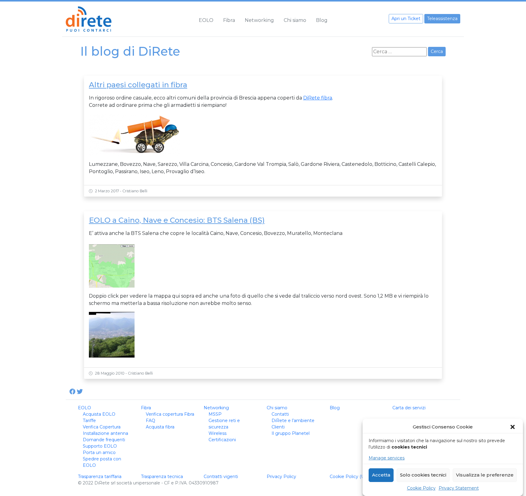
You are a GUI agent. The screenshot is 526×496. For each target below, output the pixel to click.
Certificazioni (222, 439)
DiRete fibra (317, 98)
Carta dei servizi (409, 407)
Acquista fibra (160, 427)
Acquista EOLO (99, 414)
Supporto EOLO (100, 446)
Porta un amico (99, 452)
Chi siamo (295, 20)
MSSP (215, 414)
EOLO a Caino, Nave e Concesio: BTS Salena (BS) (177, 220)
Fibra (229, 20)
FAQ (150, 420)
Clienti (278, 427)
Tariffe (89, 420)
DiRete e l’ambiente (293, 420)
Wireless (217, 433)
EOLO (206, 20)
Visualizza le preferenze (485, 475)
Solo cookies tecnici (423, 475)
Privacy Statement (459, 488)
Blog (322, 20)
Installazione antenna (105, 433)
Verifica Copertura (102, 427)
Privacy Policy (281, 476)
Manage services (387, 458)
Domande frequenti (104, 439)
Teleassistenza (442, 18)
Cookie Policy (421, 488)
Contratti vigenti (221, 476)
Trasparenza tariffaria (99, 476)
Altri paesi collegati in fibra (138, 84)
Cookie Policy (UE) (349, 476)
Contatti (280, 414)
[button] (513, 427)
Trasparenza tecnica (162, 476)
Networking (259, 20)
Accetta (381, 475)
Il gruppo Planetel (291, 433)
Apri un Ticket (405, 18)
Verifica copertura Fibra (170, 414)
